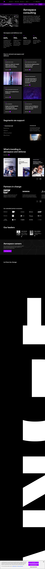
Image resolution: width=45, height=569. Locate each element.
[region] (22, 565)
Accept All (33, 562)
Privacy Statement (20, 566)
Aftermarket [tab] (8, 133)
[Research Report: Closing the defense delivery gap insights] (10, 167)
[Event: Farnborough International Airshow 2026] (24, 167)
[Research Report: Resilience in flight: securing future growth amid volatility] (38, 167)
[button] (8, 251)
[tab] (35, 134)
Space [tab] (6, 130)
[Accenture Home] (4, 1)
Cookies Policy (14, 566)
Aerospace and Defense (7, 4)
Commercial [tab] (9, 126)
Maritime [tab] (7, 135)
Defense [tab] (6, 128)
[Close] (44, 562)
